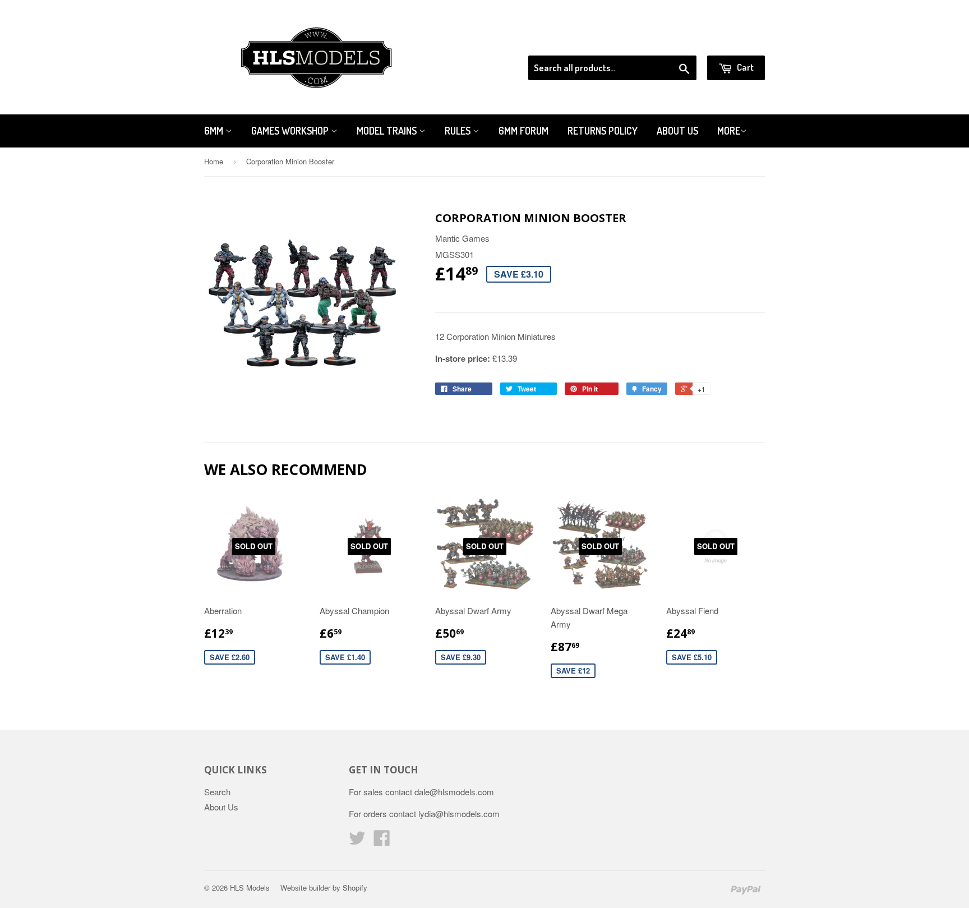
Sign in (672, 41)
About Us (677, 131)
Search (217, 792)
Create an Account (733, 41)
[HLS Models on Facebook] (381, 841)
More (728, 131)
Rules (459, 131)
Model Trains (388, 131)
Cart (744, 67)
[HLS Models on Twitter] (357, 841)
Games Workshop (291, 131)
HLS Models (250, 887)
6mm (214, 131)
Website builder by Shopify (323, 887)
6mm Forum (523, 131)
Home (213, 161)
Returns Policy (602, 131)
